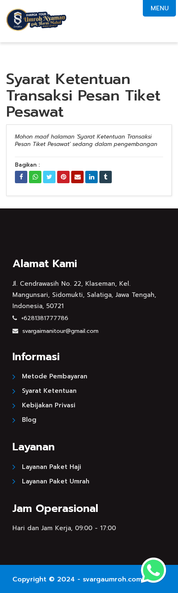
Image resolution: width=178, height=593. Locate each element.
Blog (29, 419)
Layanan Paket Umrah (55, 481)
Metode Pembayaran (54, 376)
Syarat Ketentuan (49, 390)
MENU (159, 8)
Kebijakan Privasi (48, 405)
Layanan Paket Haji (51, 466)
